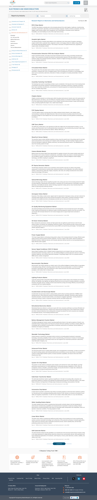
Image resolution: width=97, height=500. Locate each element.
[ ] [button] (10, 21)
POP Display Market (38, 110)
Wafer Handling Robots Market (41, 402)
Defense (14, 29)
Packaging (14, 67)
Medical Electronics (15, 39)
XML (53, 478)
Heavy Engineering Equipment (18, 61)
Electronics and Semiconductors (19, 6)
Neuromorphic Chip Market (40, 263)
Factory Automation (16, 53)
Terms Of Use (11, 478)
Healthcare (14, 59)
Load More (59, 443)
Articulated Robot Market (39, 67)
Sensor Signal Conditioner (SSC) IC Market (45, 249)
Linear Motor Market (38, 416)
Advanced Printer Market (39, 348)
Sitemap (11, 480)
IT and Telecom (15, 64)
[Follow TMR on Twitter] (73, 478)
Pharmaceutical (15, 70)
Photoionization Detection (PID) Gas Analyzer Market (48, 53)
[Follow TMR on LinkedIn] (78, 478)
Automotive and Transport (18, 21)
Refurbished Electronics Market (41, 306)
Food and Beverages (16, 56)
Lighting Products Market (39, 277)
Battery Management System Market (43, 320)
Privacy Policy (46, 478)
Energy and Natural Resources (18, 50)
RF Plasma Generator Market (40, 165)
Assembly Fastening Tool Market (42, 82)
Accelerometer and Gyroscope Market (43, 291)
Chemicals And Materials (17, 24)
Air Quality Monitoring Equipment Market (44, 206)
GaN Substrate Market (38, 430)
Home (10, 6)
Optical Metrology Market (39, 179)
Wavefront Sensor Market (40, 137)
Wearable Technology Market (41, 334)
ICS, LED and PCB (15, 37)
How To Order (29, 478)
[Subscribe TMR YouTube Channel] (84, 478)
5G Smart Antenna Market (40, 221)
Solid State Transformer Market (41, 377)
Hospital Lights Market (38, 39)
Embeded (13, 35)
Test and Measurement (16, 47)
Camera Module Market (39, 151)
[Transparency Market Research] (12, 2)
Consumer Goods (16, 27)
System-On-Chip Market (39, 362)
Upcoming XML (58, 478)
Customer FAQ (20, 478)
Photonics (13, 41)
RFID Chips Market (37, 25)
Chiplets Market (36, 96)
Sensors (12, 45)
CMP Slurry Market (37, 124)
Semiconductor (14, 43)
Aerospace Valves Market (39, 194)
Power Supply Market (38, 235)
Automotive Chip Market (39, 389)
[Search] (68, 3)
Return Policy (38, 478)
